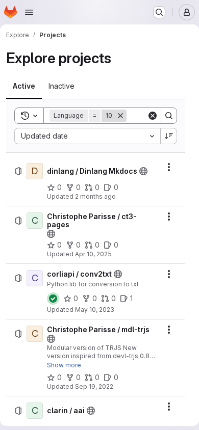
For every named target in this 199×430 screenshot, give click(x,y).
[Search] (169, 116)
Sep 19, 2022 (94, 386)
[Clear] (152, 116)
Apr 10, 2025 (93, 254)
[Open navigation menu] (29, 12)
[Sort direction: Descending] (169, 136)
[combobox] (87, 136)
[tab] (24, 86)
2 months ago (95, 196)
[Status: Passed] (53, 298)
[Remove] (120, 116)
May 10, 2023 (94, 309)
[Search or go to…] (159, 12)
